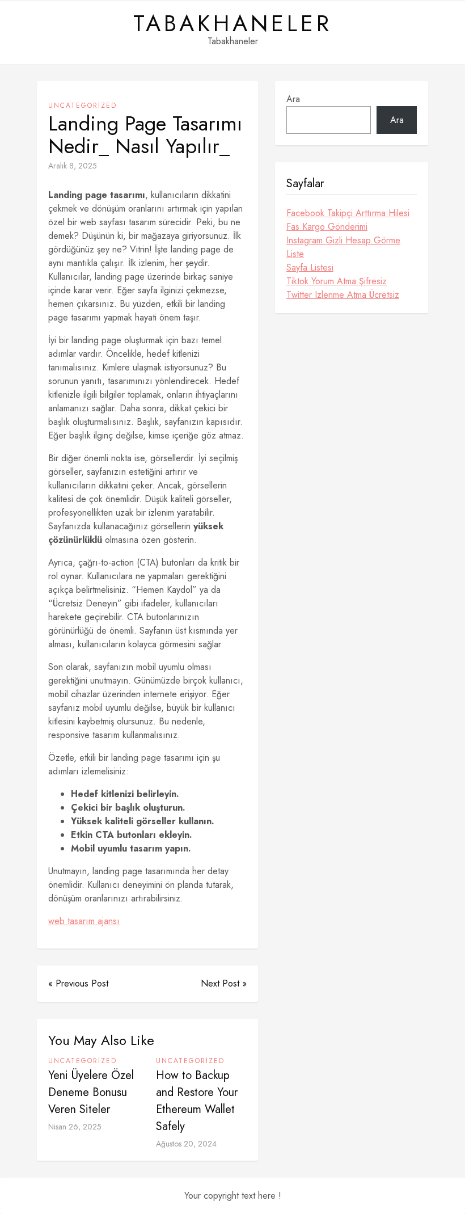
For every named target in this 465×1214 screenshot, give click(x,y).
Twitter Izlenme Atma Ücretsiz (342, 294)
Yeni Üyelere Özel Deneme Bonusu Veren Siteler (91, 1092)
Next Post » (224, 983)
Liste (295, 253)
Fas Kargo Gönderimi (326, 226)
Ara (293, 99)
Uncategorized (82, 105)
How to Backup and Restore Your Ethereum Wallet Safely (197, 1101)
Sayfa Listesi (309, 267)
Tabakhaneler (232, 23)
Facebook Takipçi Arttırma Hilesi (347, 213)
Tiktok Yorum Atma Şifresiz (336, 281)
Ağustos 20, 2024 (186, 1143)
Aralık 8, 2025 (72, 165)
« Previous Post (78, 983)
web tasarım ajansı (84, 921)
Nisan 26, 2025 (75, 1126)
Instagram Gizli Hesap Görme (343, 240)
